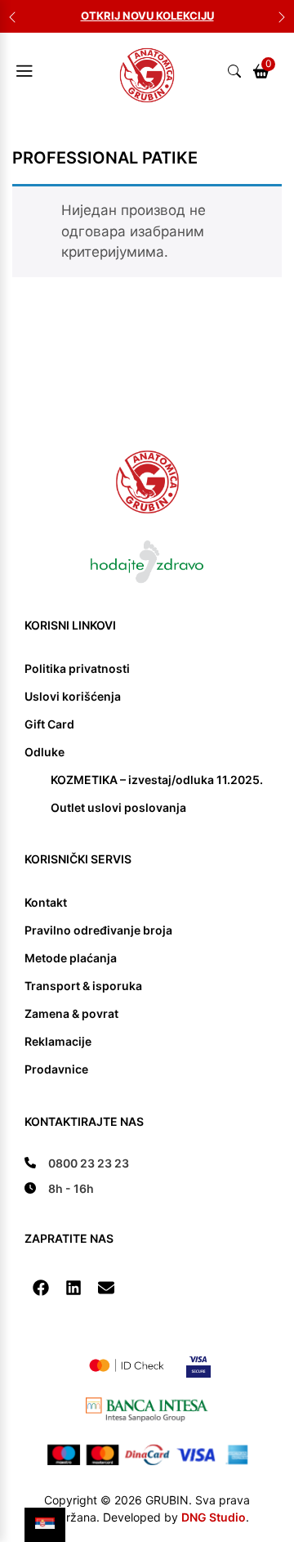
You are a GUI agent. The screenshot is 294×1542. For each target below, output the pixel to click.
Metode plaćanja (70, 958)
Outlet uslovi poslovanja (118, 807)
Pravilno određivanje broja (98, 930)
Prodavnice (56, 1069)
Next (282, 16)
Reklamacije (57, 1041)
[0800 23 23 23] (76, 1163)
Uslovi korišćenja (72, 696)
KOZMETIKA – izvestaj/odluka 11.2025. (157, 780)
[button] (40, 1287)
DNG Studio (213, 1517)
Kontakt (45, 902)
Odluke (44, 752)
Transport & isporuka (83, 986)
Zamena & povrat (71, 1013)
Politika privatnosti (77, 668)
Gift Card (49, 724)
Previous (12, 16)
